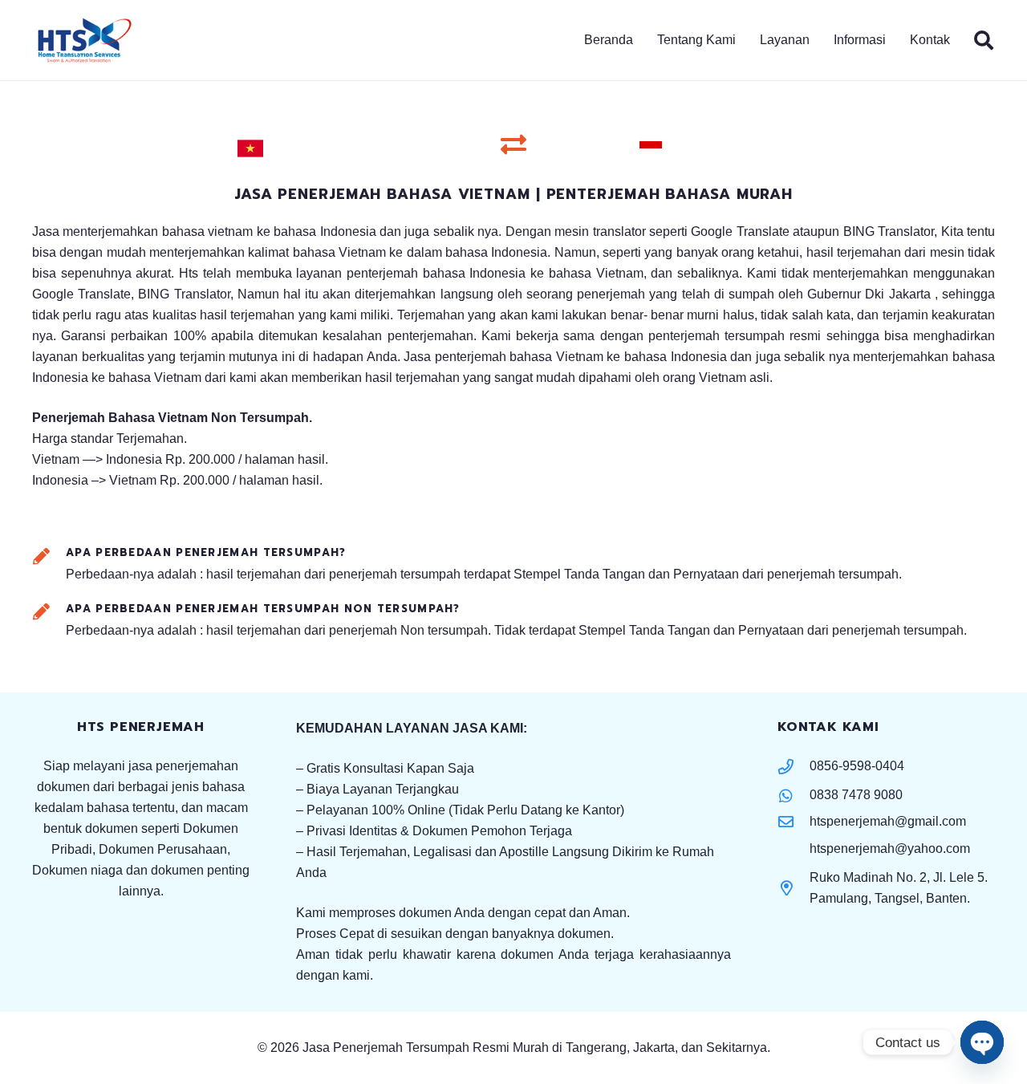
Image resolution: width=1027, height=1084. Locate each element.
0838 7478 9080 (856, 795)
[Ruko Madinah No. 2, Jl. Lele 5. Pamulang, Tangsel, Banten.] (793, 887)
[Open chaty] (982, 1042)
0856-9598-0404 (857, 766)
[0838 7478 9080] (793, 795)
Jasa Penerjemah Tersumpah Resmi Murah (427, 1047)
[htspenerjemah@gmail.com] (793, 821)
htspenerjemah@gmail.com (888, 821)
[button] (894, 40)
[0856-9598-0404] (793, 766)
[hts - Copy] (84, 40)
